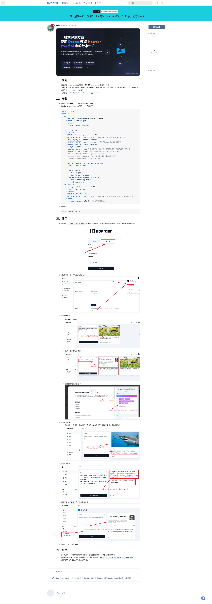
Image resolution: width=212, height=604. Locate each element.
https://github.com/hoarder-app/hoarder (84, 93)
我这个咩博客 (53, 2)
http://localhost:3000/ (76, 223)
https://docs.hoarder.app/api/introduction (116, 557)
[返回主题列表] (3, 3)
